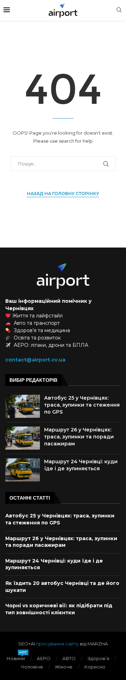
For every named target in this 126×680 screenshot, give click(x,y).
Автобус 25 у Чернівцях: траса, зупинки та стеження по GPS (82, 405)
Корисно (94, 667)
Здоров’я (98, 658)
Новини (16, 658)
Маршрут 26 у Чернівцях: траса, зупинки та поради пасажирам (79, 436)
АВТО (69, 658)
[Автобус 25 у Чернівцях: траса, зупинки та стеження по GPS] (22, 406)
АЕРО (43, 658)
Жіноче (63, 667)
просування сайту (57, 643)
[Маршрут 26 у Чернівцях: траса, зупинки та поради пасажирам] (22, 438)
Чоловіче (32, 667)
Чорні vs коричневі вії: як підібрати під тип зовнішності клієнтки (58, 609)
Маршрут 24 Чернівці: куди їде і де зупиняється (81, 465)
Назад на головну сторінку (63, 193)
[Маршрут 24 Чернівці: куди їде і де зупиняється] (22, 469)
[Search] (118, 10)
